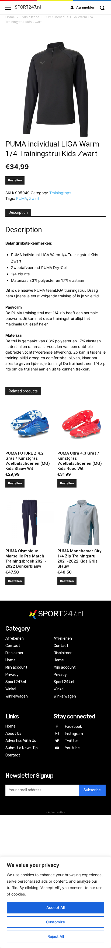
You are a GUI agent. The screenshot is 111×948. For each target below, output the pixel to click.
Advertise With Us (20, 741)
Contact (12, 645)
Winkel (10, 689)
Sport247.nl (15, 682)
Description (18, 212)
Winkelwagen (16, 696)
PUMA (21, 198)
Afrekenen (14, 638)
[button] (102, 7)
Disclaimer (14, 653)
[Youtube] (57, 748)
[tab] (18, 213)
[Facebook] (57, 726)
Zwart (34, 198)
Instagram (74, 734)
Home (10, 17)
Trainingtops (29, 17)
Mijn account (16, 667)
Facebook (73, 726)
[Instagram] (57, 733)
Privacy (12, 674)
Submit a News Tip (21, 748)
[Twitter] (57, 741)
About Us (13, 733)
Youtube (72, 748)
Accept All (55, 907)
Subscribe (92, 790)
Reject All (55, 936)
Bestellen (15, 180)
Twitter (71, 741)
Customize (55, 922)
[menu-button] (8, 7)
